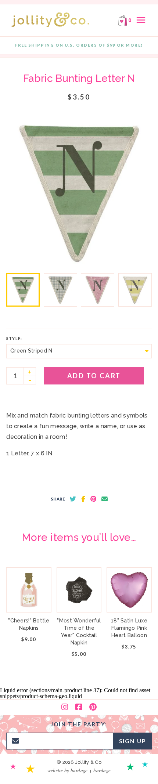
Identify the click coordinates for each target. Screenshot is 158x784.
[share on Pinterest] (93, 499)
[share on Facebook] (83, 499)
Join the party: (79, 724)
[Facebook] (78, 707)
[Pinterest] (93, 707)
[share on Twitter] (73, 499)
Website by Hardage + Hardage (79, 770)
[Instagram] (64, 707)
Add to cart (94, 376)
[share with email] (104, 499)
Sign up (132, 741)
